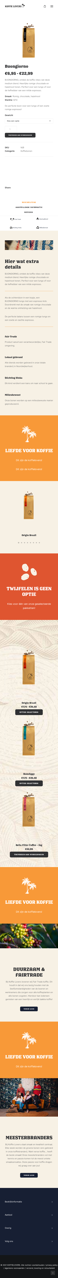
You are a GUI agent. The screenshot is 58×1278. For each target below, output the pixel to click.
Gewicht (9, 115)
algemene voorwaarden (15, 1268)
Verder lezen (29, 1009)
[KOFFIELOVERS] (15, 6)
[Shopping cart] (43, 6)
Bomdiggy (29, 773)
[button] (29, 854)
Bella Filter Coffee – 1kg (29, 845)
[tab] (29, 203)
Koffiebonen (26, 151)
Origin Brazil (29, 535)
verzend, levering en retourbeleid (40, 1268)
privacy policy (51, 1265)
